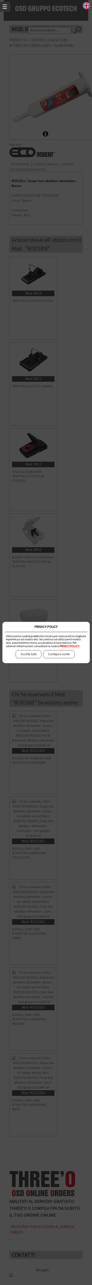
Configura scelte (59, 654)
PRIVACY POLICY (69, 646)
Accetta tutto (29, 654)
